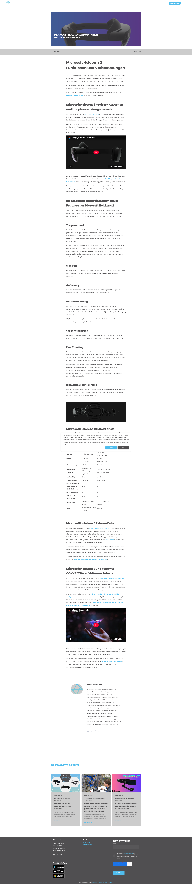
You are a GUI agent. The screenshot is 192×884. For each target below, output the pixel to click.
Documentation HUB (88, 844)
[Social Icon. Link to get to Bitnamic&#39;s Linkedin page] (54, 854)
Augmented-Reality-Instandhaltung (112, 578)
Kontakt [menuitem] (104, 3)
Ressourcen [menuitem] (93, 3)
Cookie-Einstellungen (109, 882)
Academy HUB (87, 846)
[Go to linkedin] (98, 731)
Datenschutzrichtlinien (128, 853)
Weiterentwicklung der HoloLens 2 (100, 528)
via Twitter (110, 540)
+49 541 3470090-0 (60, 848)
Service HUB (86, 842)
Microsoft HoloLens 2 (92, 114)
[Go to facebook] (95, 731)
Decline (123, 447)
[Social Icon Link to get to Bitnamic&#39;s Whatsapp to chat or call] (60, 854)
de (165, 3)
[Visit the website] (91, 731)
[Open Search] (161, 3)
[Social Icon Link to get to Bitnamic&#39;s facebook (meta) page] (57, 854)
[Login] (158, 3)
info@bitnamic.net (61, 850)
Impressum (94, 882)
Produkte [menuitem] (73, 3)
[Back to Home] (15, 3)
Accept (111, 447)
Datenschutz (101, 882)
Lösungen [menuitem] (83, 3)
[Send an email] (88, 731)
